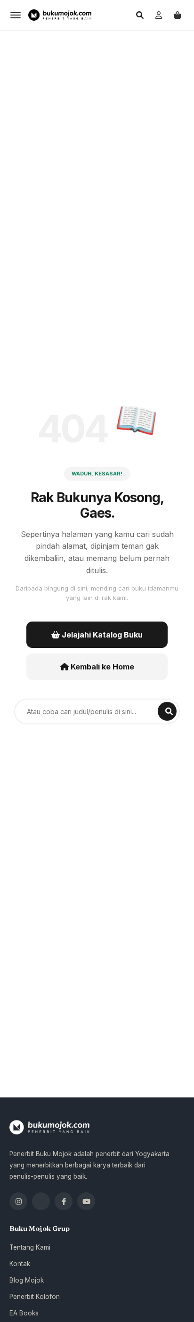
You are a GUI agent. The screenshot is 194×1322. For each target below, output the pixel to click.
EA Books (24, 1313)
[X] (41, 1201)
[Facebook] (64, 1201)
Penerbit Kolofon (34, 1296)
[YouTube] (86, 1201)
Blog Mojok (26, 1280)
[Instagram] (18, 1201)
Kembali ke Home (101, 666)
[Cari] (140, 15)
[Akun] (159, 15)
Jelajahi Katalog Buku (101, 634)
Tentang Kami (29, 1247)
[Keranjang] (177, 15)
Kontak (19, 1264)
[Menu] (16, 15)
